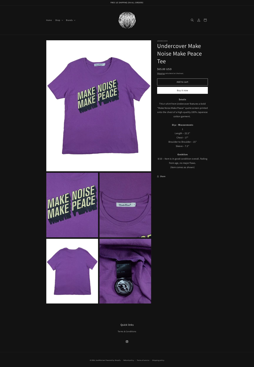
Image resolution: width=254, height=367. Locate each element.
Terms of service (143, 360)
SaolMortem (100, 360)
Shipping (161, 73)
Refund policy (128, 360)
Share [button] (163, 176)
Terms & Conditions (127, 331)
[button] (59, 20)
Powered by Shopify (113, 360)
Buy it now (182, 90)
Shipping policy (158, 360)
